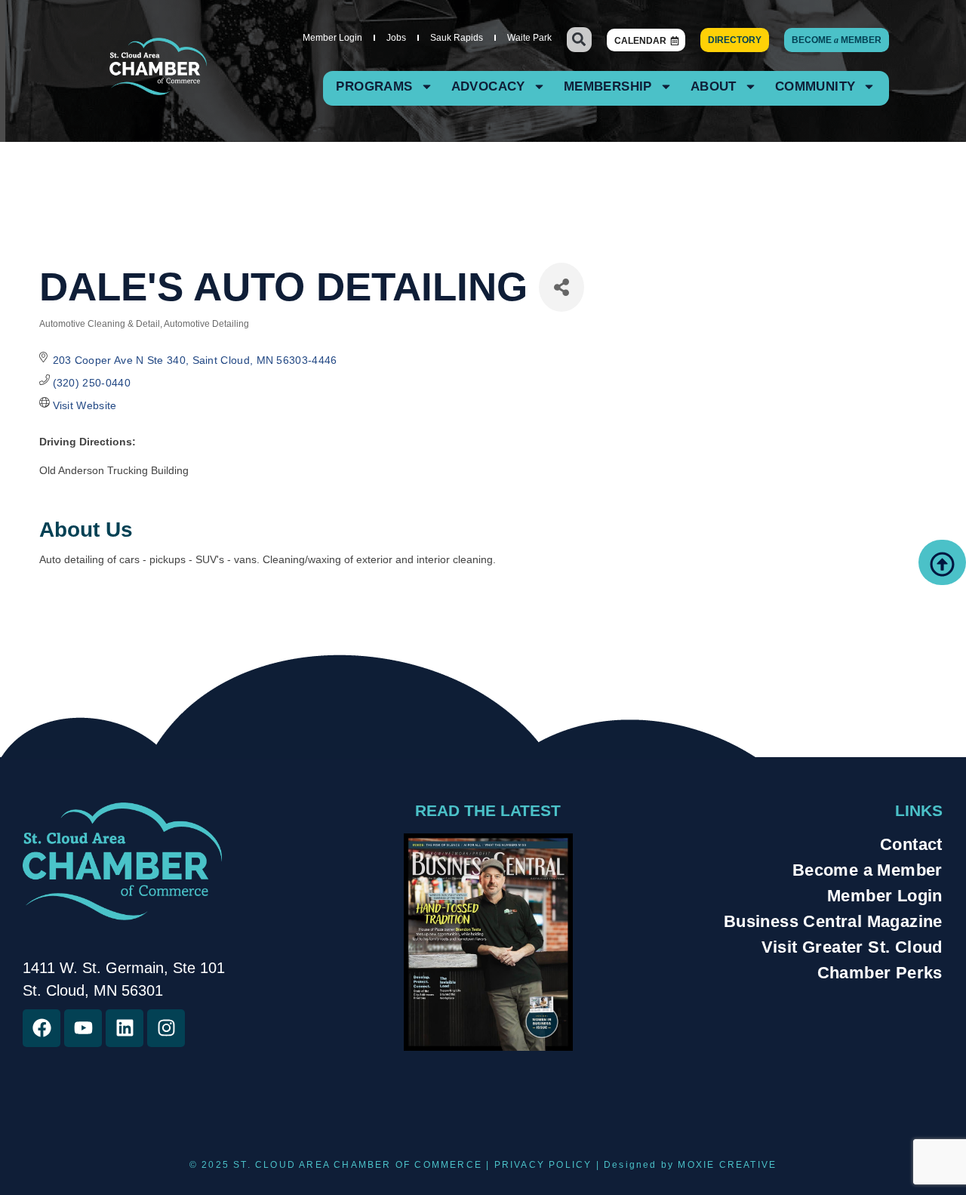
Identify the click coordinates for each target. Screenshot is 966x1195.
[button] (579, 39)
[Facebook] (41, 1028)
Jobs (396, 37)
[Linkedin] (124, 1028)
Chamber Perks (880, 972)
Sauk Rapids (456, 37)
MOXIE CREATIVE (727, 1165)
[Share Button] (561, 287)
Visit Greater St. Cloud (852, 947)
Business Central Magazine (833, 921)
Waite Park (529, 37)
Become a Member (867, 870)
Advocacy (488, 86)
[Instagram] (166, 1028)
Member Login (332, 37)
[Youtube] (83, 1028)
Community (815, 86)
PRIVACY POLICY (543, 1165)
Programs (374, 86)
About (714, 86)
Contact (911, 844)
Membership (608, 86)
